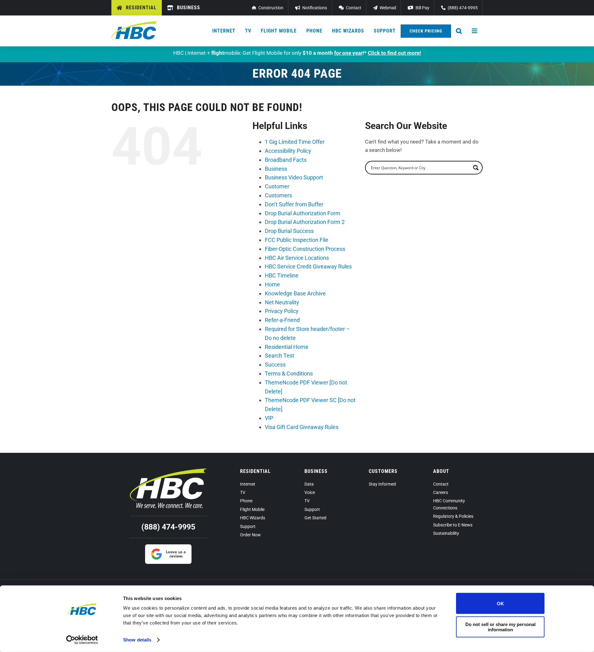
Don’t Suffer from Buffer (294, 204)
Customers (278, 195)
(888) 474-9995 (168, 526)
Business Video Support (294, 177)
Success (275, 364)
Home (272, 284)
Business (276, 168)
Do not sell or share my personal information (500, 626)
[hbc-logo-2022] (134, 23)
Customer (277, 186)
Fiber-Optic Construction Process (305, 249)
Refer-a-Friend (282, 320)
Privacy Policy (282, 311)
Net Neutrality (282, 302)
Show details (137, 639)
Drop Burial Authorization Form (302, 213)
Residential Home (286, 347)
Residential (255, 471)
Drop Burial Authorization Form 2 (305, 222)
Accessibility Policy (288, 151)
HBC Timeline (282, 275)
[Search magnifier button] (475, 167)
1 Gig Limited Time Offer (295, 142)
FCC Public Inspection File (296, 240)
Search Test (279, 355)
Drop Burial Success (289, 231)
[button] (459, 30)
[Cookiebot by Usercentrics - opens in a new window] (82, 640)
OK (500, 603)
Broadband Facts (286, 160)
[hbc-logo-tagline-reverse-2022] (168, 471)
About (441, 471)
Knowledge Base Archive (295, 293)
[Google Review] (168, 547)
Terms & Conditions (289, 373)
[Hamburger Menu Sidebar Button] (475, 30)
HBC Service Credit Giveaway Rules (308, 266)
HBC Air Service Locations (297, 258)
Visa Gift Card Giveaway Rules (301, 427)
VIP (269, 418)
